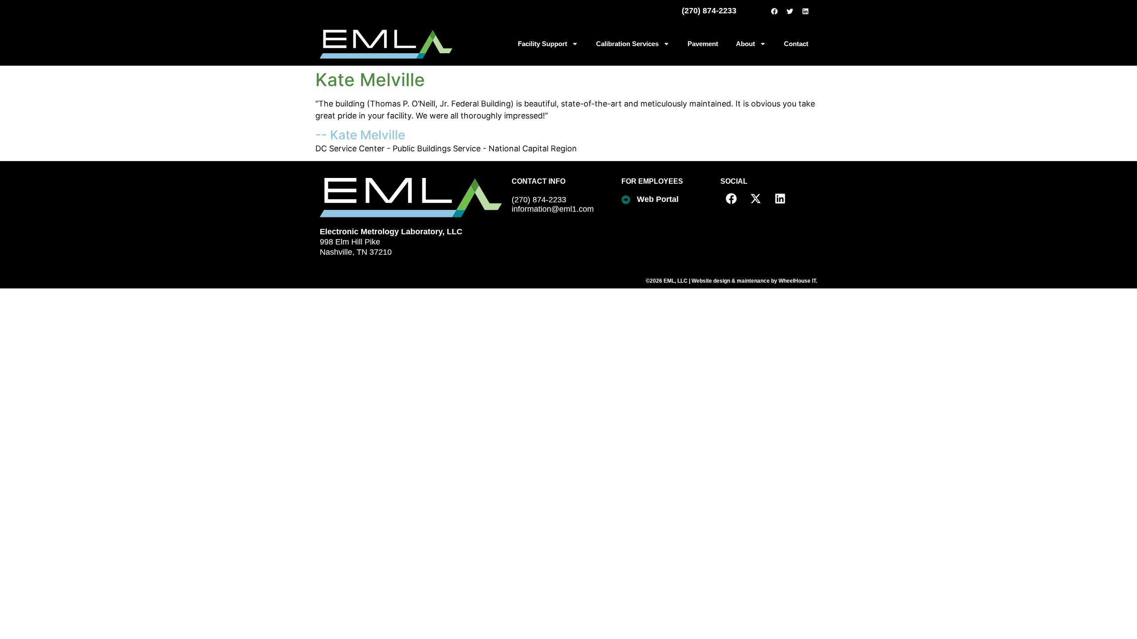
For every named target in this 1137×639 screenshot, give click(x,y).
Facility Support (542, 43)
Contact (796, 43)
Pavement (703, 43)
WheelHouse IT (797, 281)
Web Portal (658, 199)
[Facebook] (774, 11)
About (745, 43)
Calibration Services (627, 43)
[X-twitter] (756, 199)
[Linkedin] (805, 11)
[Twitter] (789, 11)
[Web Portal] (625, 199)
